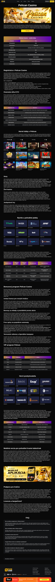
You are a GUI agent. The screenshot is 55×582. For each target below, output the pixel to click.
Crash (33, 139)
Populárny (8, 139)
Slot (45, 139)
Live (20, 139)
